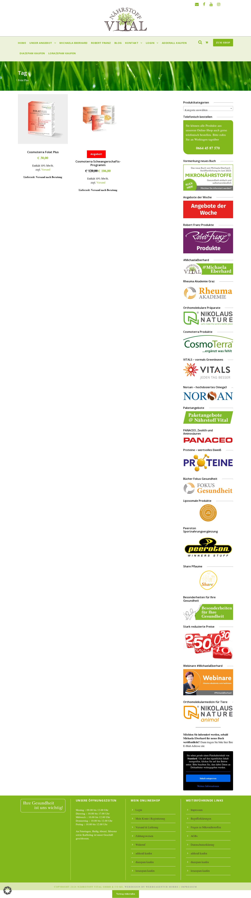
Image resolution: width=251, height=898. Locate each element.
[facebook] (204, 4)
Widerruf (140, 844)
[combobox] (208, 108)
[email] (197, 4)
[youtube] (211, 4)
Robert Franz (101, 42)
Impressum (197, 810)
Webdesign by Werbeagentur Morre (152, 886)
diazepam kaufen (32, 53)
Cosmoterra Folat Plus (43, 152)
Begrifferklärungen (201, 818)
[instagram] (218, 4)
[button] (7, 890)
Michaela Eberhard (73, 42)
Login (150, 42)
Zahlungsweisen (144, 836)
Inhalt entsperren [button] (208, 778)
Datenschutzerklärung (202, 844)
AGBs (194, 836)
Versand (45, 169)
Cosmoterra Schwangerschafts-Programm (98, 163)
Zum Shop (223, 42)
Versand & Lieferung (147, 827)
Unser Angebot (40, 42)
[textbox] (208, 110)
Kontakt (131, 42)
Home (22, 42)
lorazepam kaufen (62, 53)
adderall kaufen (174, 42)
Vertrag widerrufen (125, 893)
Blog (118, 42)
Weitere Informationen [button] (208, 786)
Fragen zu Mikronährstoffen (206, 827)
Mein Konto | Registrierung (150, 818)
